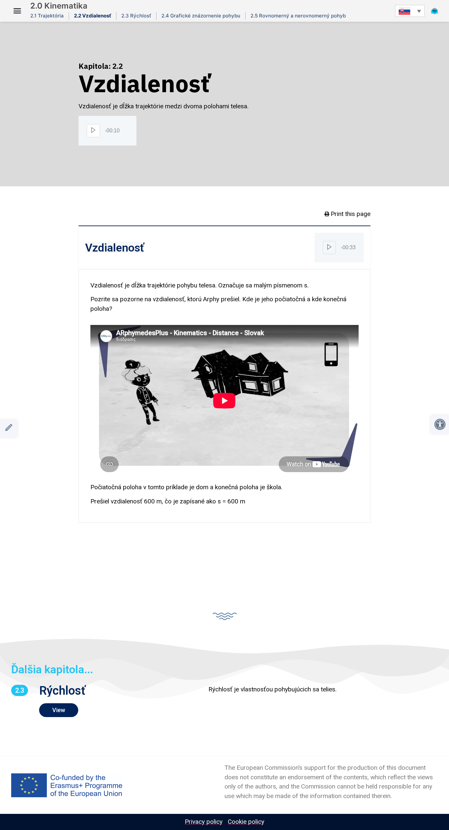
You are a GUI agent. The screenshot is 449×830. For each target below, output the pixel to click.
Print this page (350, 214)
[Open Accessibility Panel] (440, 424)
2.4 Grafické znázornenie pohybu (200, 16)
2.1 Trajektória (47, 16)
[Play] (93, 130)
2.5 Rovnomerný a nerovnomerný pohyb (298, 16)
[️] (8, 428)
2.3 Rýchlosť (136, 16)
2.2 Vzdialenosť (92, 16)
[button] (17, 11)
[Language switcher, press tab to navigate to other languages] (410, 10)
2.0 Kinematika (58, 6)
